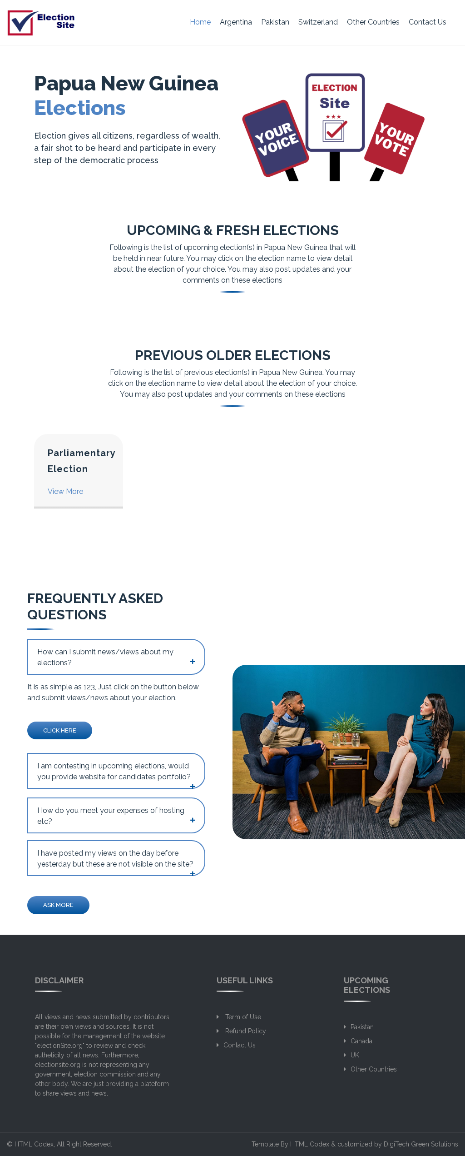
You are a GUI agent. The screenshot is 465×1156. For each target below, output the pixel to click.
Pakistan (275, 22)
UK (355, 1055)
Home (200, 22)
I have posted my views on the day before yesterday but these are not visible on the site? (115, 858)
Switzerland (318, 22)
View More (65, 491)
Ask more (58, 905)
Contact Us (427, 22)
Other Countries (373, 22)
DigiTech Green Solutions (421, 1144)
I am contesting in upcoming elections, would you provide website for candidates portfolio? (114, 771)
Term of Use (242, 1017)
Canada (361, 1041)
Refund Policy (244, 1031)
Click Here (59, 730)
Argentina (236, 22)
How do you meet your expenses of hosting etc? (110, 816)
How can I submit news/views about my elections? (105, 657)
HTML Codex (34, 1144)
